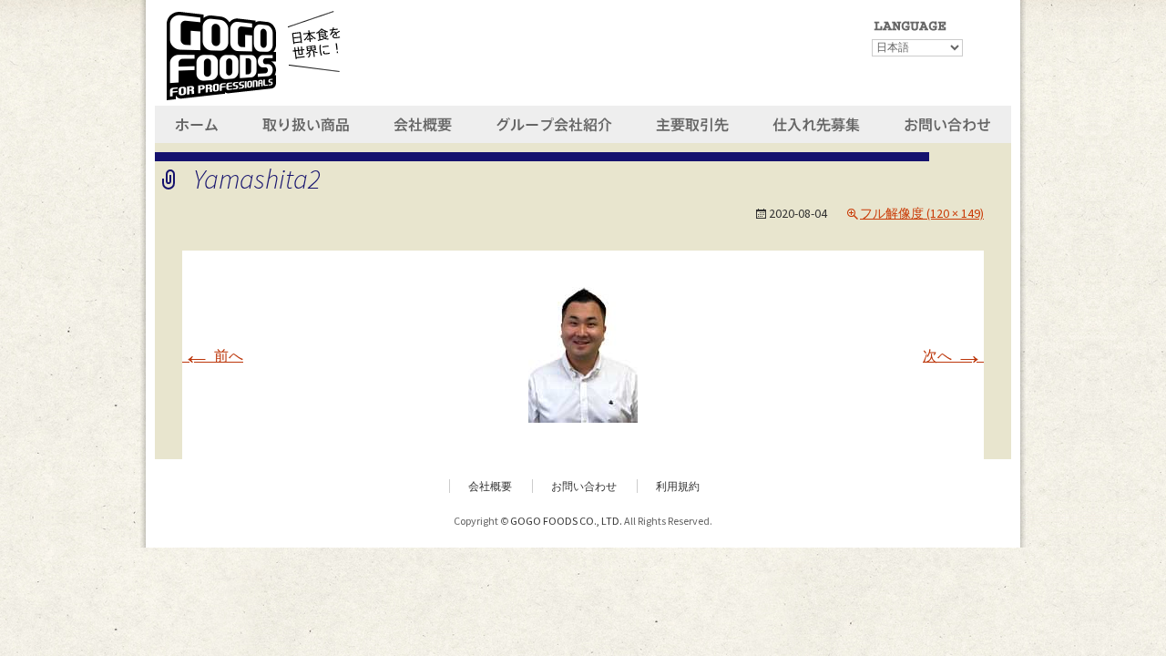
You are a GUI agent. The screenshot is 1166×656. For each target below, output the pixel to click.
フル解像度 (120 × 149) (922, 213)
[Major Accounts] (691, 122)
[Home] (198, 122)
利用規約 (678, 486)
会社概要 (490, 486)
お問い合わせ (584, 486)
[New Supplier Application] (818, 122)
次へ (953, 355)
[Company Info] (424, 122)
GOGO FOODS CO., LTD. (566, 521)
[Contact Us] (947, 122)
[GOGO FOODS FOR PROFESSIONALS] (253, 53)
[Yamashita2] (583, 352)
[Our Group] (552, 122)
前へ (212, 355)
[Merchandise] (308, 122)
